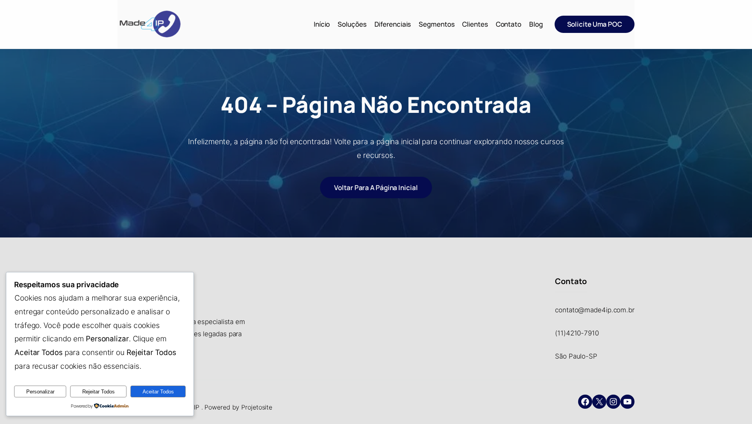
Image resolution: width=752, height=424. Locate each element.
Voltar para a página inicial (376, 187)
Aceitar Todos (158, 392)
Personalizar (40, 392)
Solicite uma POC (594, 24)
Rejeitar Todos (98, 392)
